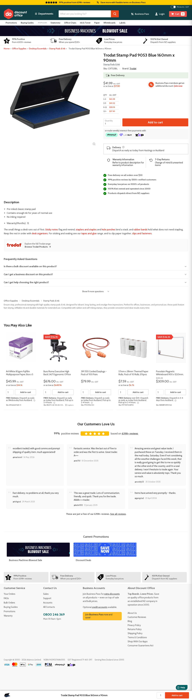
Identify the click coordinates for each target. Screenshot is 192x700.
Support (47, 598)
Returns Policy (135, 629)
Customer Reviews (137, 617)
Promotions (11, 22)
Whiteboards (110, 22)
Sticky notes (51, 229)
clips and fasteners (142, 233)
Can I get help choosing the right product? (26, 282)
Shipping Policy (135, 633)
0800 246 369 (54, 614)
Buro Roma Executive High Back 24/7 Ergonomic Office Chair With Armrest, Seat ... (57, 374)
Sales (46, 594)
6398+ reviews (130, 433)
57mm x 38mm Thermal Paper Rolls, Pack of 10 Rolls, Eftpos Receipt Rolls (133, 374)
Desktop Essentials (38, 48)
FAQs (6, 598)
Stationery (55, 22)
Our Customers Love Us (96, 424)
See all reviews (118, 514)
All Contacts (49, 607)
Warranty (8, 615)
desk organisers (40, 233)
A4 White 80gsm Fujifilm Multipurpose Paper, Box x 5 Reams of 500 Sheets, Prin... (20, 374)
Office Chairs (70, 22)
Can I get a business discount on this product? (28, 274)
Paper (97, 22)
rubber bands (140, 229)
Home (7, 48)
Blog (130, 621)
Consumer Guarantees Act (140, 645)
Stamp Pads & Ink (57, 48)
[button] (44, 14)
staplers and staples (86, 229)
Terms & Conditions (137, 637)
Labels (122, 22)
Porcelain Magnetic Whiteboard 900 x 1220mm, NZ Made (170, 374)
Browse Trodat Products (36, 247)
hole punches (108, 229)
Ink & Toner (85, 22)
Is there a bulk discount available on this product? (30, 266)
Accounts (47, 602)
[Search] (115, 13)
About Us (132, 613)
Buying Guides (27, 22)
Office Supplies (19, 48)
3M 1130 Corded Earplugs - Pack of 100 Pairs (94, 373)
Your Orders (9, 594)
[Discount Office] (15, 14)
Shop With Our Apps (138, 641)
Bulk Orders (9, 602)
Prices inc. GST (183, 7)
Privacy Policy (134, 625)
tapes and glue (89, 233)
